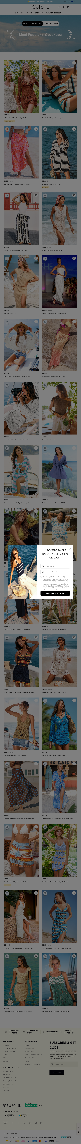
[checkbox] (55, 583)
